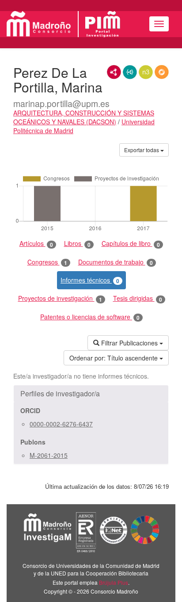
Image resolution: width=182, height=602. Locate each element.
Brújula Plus (113, 582)
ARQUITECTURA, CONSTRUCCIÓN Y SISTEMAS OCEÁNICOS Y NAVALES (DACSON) (83, 117)
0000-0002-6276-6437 (61, 423)
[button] (91, 393)
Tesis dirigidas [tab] (137, 298)
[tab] (91, 393)
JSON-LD (130, 72)
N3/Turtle (146, 72)
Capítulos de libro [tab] (131, 243)
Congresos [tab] (47, 262)
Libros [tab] (77, 243)
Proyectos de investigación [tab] (60, 298)
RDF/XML (114, 72)
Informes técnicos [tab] (90, 280)
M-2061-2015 (49, 455)
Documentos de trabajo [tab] (115, 262)
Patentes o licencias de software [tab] (90, 317)
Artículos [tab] (36, 243)
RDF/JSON (162, 72)
